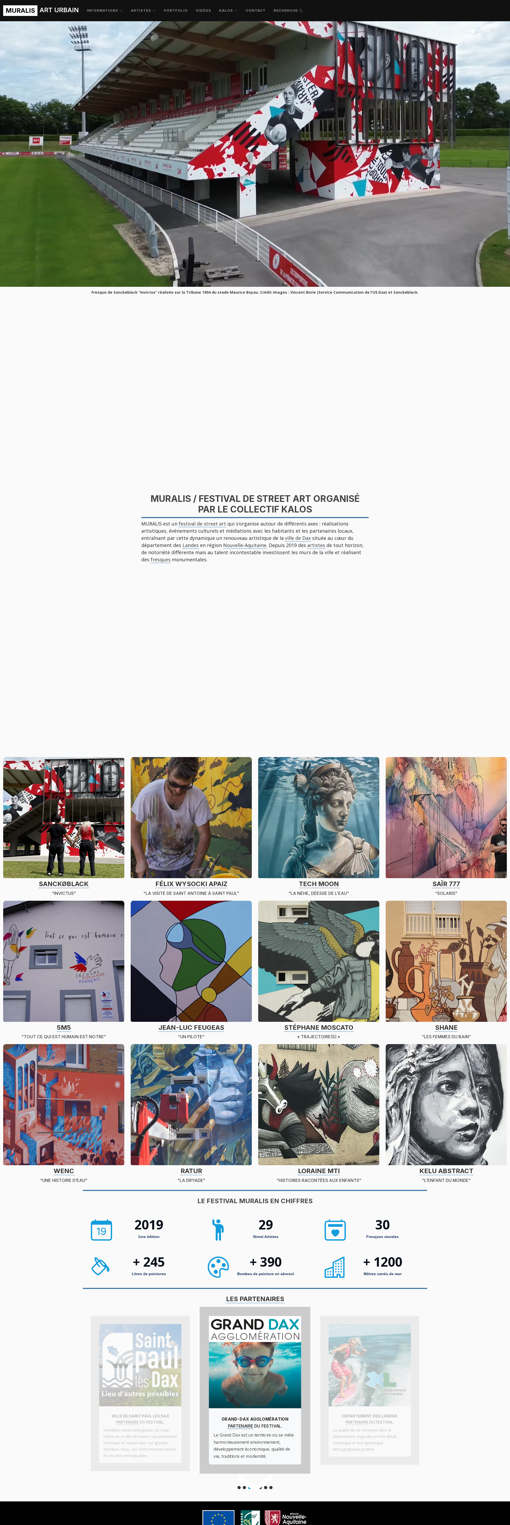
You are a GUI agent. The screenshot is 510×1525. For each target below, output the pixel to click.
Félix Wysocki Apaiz (191, 884)
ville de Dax (298, 538)
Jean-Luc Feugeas (191, 1027)
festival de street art (202, 523)
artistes (316, 545)
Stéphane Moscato (318, 1027)
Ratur (191, 1171)
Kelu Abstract (446, 1171)
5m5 (64, 1027)
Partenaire (127, 1422)
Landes (190, 545)
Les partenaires (255, 1299)
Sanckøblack (64, 884)
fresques (161, 559)
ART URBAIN (42, 10)
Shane (446, 1027)
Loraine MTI (319, 1171)
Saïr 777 (446, 884)
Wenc (64, 1171)
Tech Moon (319, 884)
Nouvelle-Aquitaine (244, 545)
